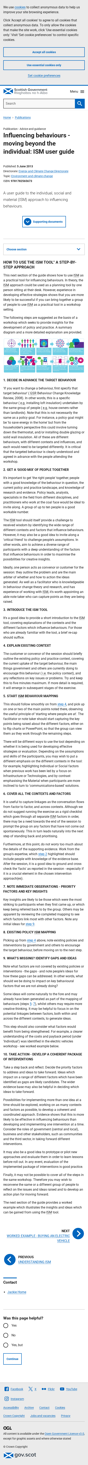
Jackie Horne (16, 1292)
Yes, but (17, 1345)
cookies (20, 7)
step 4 (62, 704)
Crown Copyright (14, 1415)
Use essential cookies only (44, 65)
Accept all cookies (44, 52)
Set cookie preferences (44, 76)
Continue (12, 1359)
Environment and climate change (32, 176)
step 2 (42, 854)
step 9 (30, 924)
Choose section (17, 249)
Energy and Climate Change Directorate (43, 171)
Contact (44, 1407)
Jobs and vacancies (42, 1415)
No (13, 1335)
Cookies (60, 1407)
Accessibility (11, 1407)
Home (7, 117)
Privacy (65, 1415)
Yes (14, 1325)
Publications (23, 117)
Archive (29, 1407)
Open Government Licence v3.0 (64, 1433)
